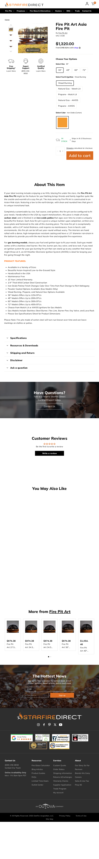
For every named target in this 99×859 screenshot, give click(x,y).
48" (68, 70)
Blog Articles (37, 769)
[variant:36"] (11, 40)
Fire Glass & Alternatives (40, 11)
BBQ (69, 11)
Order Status (58, 769)
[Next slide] (45, 37)
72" (84, 70)
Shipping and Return (22, 352)
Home (7, 20)
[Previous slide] (20, 37)
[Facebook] (44, 724)
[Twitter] (55, 724)
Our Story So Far (82, 765)
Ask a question (19, 367)
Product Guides (38, 773)
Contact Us (86, 11)
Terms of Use (81, 816)
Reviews (78, 769)
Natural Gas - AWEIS (68, 100)
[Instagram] (38, 724)
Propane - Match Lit (67, 94)
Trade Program (59, 789)
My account (58, 792)
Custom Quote (59, 765)
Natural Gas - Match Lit (69, 88)
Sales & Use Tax (82, 781)
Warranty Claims (60, 781)
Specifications (18, 338)
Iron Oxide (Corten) (62, 122)
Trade (77, 11)
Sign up (62, 695)
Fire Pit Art (62, 33)
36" (59, 70)
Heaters (58, 11)
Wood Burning (65, 83)
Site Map (49, 819)
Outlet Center (37, 785)
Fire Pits (8, 11)
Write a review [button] (49, 453)
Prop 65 (78, 785)
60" (76, 70)
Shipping (69, 148)
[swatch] (11, 29)
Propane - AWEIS (66, 106)
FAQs (34, 777)
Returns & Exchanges (62, 777)
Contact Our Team (13, 768)
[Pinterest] (49, 724)
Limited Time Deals (40, 781)
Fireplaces (21, 11)
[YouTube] (60, 724)
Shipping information (62, 773)
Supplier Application (62, 785)
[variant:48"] (11, 46)
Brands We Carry (82, 773)
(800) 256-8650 (12, 765)
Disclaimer (16, 360)
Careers (78, 777)
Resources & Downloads (24, 345)
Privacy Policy (64, 816)
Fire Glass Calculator (41, 765)
